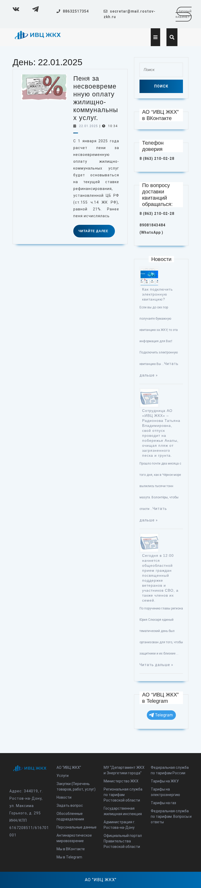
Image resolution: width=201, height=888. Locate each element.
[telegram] (34, 9)
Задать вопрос (70, 805)
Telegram (164, 714)
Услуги (63, 775)
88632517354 (76, 11)
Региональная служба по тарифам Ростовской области (123, 794)
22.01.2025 (88, 126)
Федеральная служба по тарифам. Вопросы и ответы (171, 816)
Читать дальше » (156, 665)
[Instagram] (15, 9)
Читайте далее (97, 233)
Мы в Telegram (69, 857)
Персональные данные (77, 827)
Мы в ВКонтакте (71, 849)
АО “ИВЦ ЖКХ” (69, 767)
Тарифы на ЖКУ (165, 781)
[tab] (155, 37)
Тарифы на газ (163, 803)
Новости (64, 797)
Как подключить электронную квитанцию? (157, 294)
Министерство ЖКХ (121, 781)
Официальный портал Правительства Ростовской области (123, 841)
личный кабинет (184, 15)
